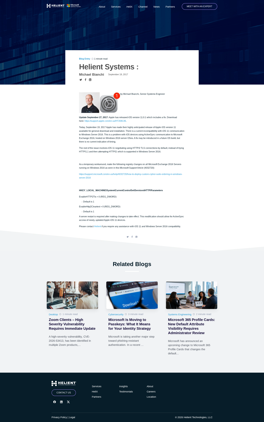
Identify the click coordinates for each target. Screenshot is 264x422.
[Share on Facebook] (85, 79)
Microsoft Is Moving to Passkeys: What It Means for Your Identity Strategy (129, 324)
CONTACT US (64, 392)
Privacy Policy (59, 417)
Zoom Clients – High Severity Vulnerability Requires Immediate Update (72, 324)
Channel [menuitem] (143, 6)
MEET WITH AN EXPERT (199, 6)
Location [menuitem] (151, 396)
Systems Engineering (179, 314)
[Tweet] (80, 79)
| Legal (71, 417)
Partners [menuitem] (170, 6)
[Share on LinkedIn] (90, 79)
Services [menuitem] (116, 6)
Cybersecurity (115, 314)
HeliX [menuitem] (129, 6)
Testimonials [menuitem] (126, 391)
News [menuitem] (156, 6)
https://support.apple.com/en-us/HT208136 (105, 121)
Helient (97, 226)
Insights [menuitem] (123, 386)
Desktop (53, 314)
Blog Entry (84, 59)
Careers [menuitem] (151, 391)
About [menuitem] (102, 6)
